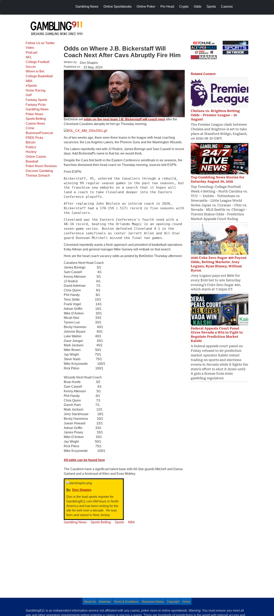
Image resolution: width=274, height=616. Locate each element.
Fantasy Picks (36, 104)
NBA (29, 81)
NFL (29, 57)
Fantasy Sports (36, 100)
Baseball (32, 161)
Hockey (31, 151)
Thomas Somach (38, 175)
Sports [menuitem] (211, 6)
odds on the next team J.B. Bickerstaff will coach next (124, 119)
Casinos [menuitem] (227, 6)
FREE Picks (34, 137)
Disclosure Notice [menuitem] (153, 601)
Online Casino (36, 156)
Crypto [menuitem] (184, 6)
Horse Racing (35, 90)
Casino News (35, 123)
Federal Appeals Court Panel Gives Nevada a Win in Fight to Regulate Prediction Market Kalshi (217, 334)
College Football (37, 62)
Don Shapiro (81, 490)
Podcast (31, 52)
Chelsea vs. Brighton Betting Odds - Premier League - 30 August (215, 115)
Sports (119, 522)
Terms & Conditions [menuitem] (126, 601)
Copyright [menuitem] (173, 601)
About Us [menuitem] (90, 601)
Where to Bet (35, 71)
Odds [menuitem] (197, 6)
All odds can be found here (84, 460)
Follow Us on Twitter (40, 43)
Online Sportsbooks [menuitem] (118, 6)
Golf (28, 95)
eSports (31, 85)
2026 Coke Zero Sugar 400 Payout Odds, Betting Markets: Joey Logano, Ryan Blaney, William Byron (219, 264)
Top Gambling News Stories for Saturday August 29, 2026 (218, 179)
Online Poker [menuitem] (146, 6)
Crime (30, 128)
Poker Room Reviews (41, 166)
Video (30, 47)
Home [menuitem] (186, 601)
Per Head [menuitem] (167, 6)
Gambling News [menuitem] (86, 6)
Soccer (31, 66)
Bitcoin (31, 142)
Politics (31, 147)
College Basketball (39, 76)
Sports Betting (36, 118)
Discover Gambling (39, 171)
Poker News (34, 114)
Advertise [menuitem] (105, 601)
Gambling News (37, 109)
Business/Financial (39, 133)
